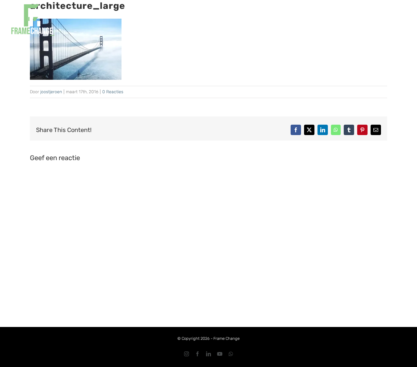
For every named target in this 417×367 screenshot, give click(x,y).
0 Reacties (112, 91)
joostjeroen (51, 91)
